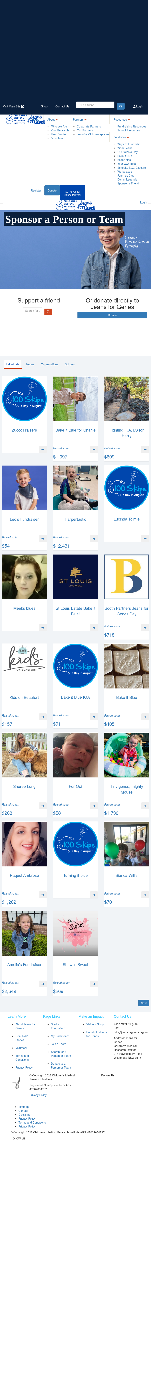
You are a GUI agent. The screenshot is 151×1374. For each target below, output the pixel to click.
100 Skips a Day (127, 152)
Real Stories (58, 134)
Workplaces (124, 171)
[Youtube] (108, 1088)
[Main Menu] (1, 203)
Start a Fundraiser (57, 1026)
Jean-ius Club (125, 175)
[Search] (121, 106)
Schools (70, 364)
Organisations (49, 364)
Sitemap (23, 1107)
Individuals (12, 364)
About (51, 119)
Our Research (60, 130)
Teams (30, 364)
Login (139, 106)
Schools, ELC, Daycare (131, 168)
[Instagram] (121, 1082)
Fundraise (119, 137)
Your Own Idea (126, 164)
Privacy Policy (24, 1067)
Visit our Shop (95, 1024)
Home (35, 119)
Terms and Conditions (22, 1057)
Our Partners (85, 130)
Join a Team (58, 1044)
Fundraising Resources (131, 126)
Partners (78, 119)
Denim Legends (127, 179)
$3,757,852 (72, 193)
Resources (120, 119)
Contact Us (62, 106)
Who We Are (59, 126)
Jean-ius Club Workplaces (93, 134)
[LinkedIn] (112, 1082)
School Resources (128, 130)
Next (144, 1003)
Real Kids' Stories (22, 1038)
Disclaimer (24, 1114)
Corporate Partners (89, 126)
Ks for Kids (124, 160)
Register (36, 190)
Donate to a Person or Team (61, 1065)
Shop (44, 106)
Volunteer (57, 138)
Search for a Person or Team (61, 1054)
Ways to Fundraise (129, 144)
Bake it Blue (124, 156)
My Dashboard (60, 1036)
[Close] (149, 203)
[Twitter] (103, 1082)
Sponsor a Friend (128, 183)
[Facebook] (94, 1082)
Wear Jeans (124, 148)
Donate (52, 190)
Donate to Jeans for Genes (96, 1034)
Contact (23, 1111)
